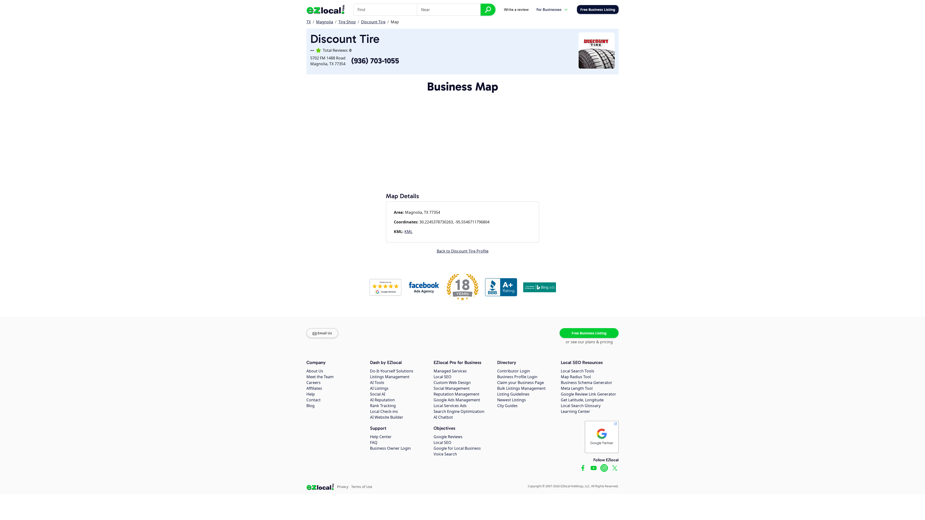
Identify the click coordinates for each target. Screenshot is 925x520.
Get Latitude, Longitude (582, 400)
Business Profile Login (517, 376)
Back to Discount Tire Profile (463, 251)
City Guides (507, 405)
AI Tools (377, 382)
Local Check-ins (384, 411)
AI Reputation (382, 400)
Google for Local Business (457, 448)
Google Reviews (448, 436)
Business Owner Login (390, 448)
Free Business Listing (589, 333)
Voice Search (445, 454)
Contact (313, 400)
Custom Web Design (452, 382)
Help (310, 394)
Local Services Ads (450, 405)
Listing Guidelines (513, 394)
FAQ (373, 442)
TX (308, 22)
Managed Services (450, 371)
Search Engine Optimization (459, 411)
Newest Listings (511, 400)
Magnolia (324, 22)
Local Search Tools (577, 371)
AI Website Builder (386, 417)
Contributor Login (513, 371)
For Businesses (549, 9)
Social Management (452, 388)
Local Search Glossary (581, 405)
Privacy (342, 486)
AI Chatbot (443, 417)
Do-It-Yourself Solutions (391, 371)
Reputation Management (456, 394)
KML (408, 231)
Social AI (377, 394)
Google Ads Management (457, 400)
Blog (310, 405)
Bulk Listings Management (521, 388)
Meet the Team (320, 376)
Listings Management (390, 376)
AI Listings (379, 388)
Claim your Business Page (520, 382)
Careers (313, 382)
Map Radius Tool (576, 376)
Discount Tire (373, 22)
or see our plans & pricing (589, 341)
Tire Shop (347, 22)
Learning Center (575, 411)
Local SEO (442, 376)
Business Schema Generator (586, 382)
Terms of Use (361, 486)
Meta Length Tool (577, 388)
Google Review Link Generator (588, 394)
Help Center (381, 436)
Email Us (324, 333)
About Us (314, 371)
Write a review (516, 9)
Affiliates (314, 388)
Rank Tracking (383, 405)
